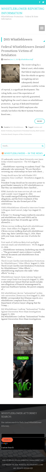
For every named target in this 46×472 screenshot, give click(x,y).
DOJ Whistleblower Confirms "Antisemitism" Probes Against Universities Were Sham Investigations (23, 310)
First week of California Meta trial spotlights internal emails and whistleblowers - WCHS (20, 243)
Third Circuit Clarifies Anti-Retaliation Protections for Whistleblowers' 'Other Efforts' (22, 262)
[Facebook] (40, 2)
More (39, 121)
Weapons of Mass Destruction (22, 134)
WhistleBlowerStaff (27, 60)
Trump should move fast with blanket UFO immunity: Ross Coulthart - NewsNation (19, 176)
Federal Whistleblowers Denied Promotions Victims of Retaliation (23, 51)
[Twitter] (43, 2)
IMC (42, 460)
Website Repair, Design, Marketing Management (21, 460)
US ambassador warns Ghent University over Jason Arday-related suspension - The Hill (22, 160)
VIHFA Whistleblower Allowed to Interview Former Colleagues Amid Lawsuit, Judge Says (23, 209)
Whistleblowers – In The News (23, 153)
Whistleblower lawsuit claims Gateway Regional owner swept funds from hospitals (21, 278)
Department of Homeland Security (24, 131)
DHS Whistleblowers (16, 127)
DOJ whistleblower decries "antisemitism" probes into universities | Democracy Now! (21, 294)
